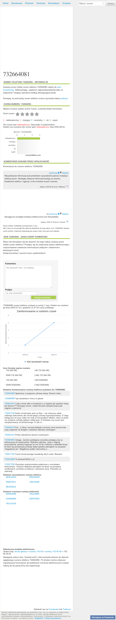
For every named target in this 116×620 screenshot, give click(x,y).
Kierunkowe (16, 3)
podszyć (64, 98)
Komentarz (10, 263)
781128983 (34, 494)
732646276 (10, 427)
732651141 (10, 435)
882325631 (11, 487)
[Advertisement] (36, 34)
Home (5, 3)
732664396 (10, 393)
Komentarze (53, 3)
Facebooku (54, 609)
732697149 (10, 413)
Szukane (66, 3)
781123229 (11, 503)
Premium (29, 3)
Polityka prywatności (52, 618)
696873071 (11, 482)
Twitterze (67, 609)
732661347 (10, 403)
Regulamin (39, 618)
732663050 (10, 440)
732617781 (10, 454)
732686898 (10, 398)
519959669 (11, 499)
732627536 (10, 464)
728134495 (34, 482)
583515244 (11, 477)
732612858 (10, 459)
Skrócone (40, 3)
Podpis (8, 289)
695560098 (34, 477)
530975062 (34, 499)
